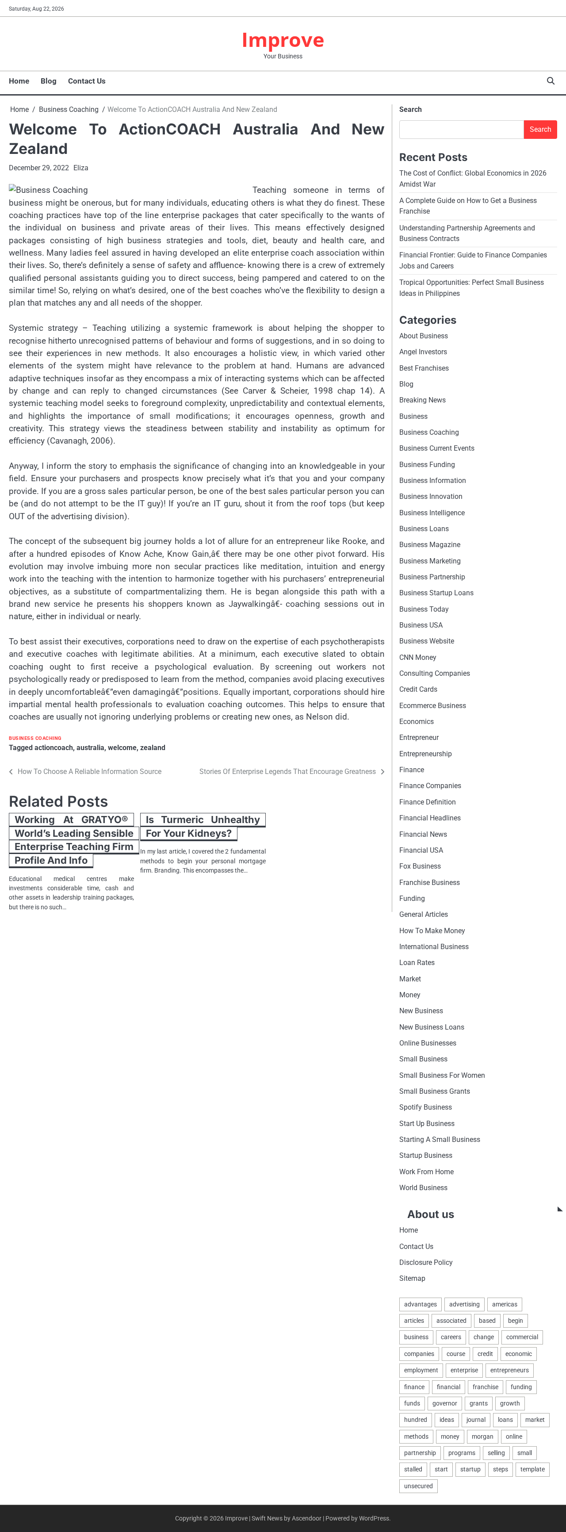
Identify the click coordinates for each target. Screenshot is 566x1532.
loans (505, 1419)
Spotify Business (425, 1107)
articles (414, 1320)
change (484, 1336)
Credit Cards (418, 689)
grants (479, 1403)
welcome (122, 747)
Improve (283, 39)
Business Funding (427, 464)
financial (448, 1386)
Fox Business (420, 866)
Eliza (80, 168)
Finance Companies (430, 785)
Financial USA (421, 850)
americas (504, 1304)
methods (416, 1436)
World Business (423, 1187)
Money (410, 995)
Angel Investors (423, 352)
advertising (464, 1304)
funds (412, 1403)
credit (485, 1353)
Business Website (426, 641)
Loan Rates (417, 962)
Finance (411, 770)
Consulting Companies (434, 673)
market (535, 1419)
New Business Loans (431, 1027)
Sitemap (412, 1278)
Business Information (432, 480)
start (441, 1469)
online (514, 1436)
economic (518, 1353)
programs (461, 1452)
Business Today (424, 609)
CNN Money (417, 657)
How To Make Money (432, 931)
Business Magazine (429, 544)
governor (444, 1403)
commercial (522, 1336)
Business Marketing (430, 561)
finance (414, 1386)
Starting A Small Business (439, 1139)
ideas (447, 1419)
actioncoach (53, 747)
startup (470, 1469)
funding (521, 1386)
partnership (420, 1452)
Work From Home (426, 1172)
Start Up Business (427, 1123)
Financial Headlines (430, 818)
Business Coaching (35, 738)
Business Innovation (431, 496)
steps (500, 1469)
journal (476, 1419)
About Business (423, 336)
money (450, 1436)
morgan (482, 1436)
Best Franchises (424, 368)
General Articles (423, 914)
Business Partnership (432, 577)
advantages (420, 1304)
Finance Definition (427, 802)
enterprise (464, 1370)
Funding (412, 898)
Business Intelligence (432, 513)
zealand (152, 747)
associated (451, 1320)
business (416, 1336)
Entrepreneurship (425, 754)
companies (419, 1353)
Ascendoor (306, 1518)
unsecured (418, 1486)
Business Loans (424, 529)
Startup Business (425, 1155)
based (487, 1320)
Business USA (421, 625)
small (524, 1452)
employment (421, 1370)
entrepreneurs (509, 1370)
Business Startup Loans (436, 593)
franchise (485, 1386)
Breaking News (422, 400)
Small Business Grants (434, 1091)
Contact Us (87, 81)
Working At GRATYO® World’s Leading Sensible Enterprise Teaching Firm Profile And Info (74, 840)
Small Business (423, 1059)
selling (496, 1452)
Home (19, 81)
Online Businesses (427, 1043)
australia (90, 747)
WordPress (374, 1518)
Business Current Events (436, 448)
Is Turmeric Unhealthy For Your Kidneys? (203, 826)
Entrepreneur (419, 737)
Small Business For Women (442, 1075)
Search (410, 109)
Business (413, 416)
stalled (413, 1469)
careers (451, 1336)
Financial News (423, 834)
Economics (416, 721)
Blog (49, 81)
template (532, 1469)
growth (510, 1403)
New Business (421, 1011)
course (456, 1353)
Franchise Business (429, 882)
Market (410, 979)
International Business (434, 946)
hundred (415, 1419)
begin (515, 1320)
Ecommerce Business (432, 705)
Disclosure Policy (426, 1262)
